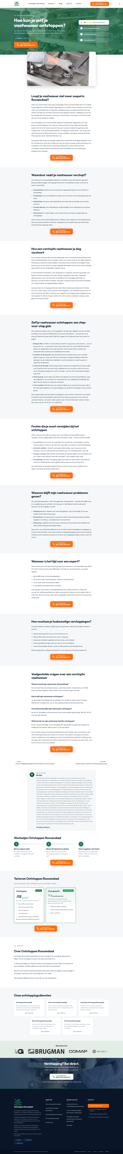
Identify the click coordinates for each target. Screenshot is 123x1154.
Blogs (61, 4)
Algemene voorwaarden (80, 1151)
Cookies (95, 1151)
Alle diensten (49, 1122)
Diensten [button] (51, 4)
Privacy (89, 1151)
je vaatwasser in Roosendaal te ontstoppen (64, 115)
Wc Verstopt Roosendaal (52, 1118)
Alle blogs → (70, 1125)
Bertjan (20, 38)
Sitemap (107, 1151)
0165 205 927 (47, 402)
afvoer (40, 125)
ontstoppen (35, 148)
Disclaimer (101, 1151)
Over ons (69, 4)
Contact (78, 4)
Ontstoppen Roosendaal (36, 4)
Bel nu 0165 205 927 (97, 1106)
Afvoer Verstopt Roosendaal (53, 1104)
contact (36, 402)
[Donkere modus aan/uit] (119, 4)
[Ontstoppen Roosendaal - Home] (16, 4)
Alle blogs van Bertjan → (43, 827)
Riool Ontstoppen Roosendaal (54, 1114)
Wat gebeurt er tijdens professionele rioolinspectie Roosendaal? (74, 1119)
